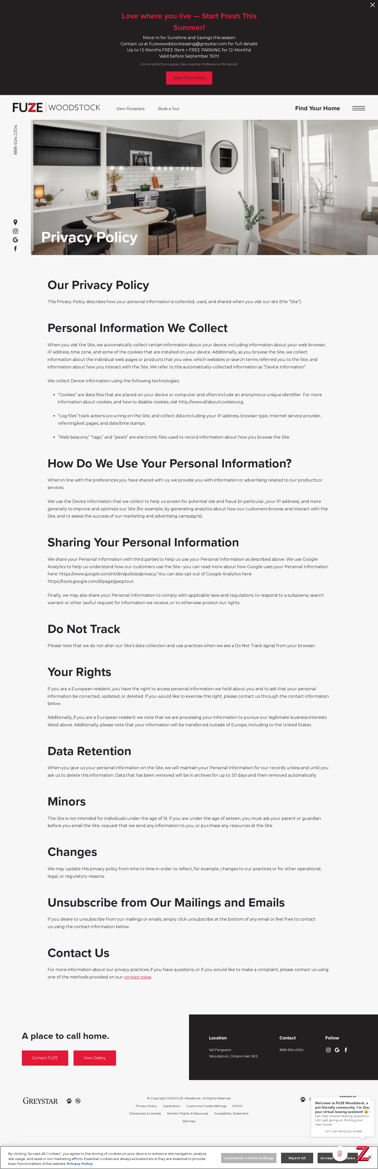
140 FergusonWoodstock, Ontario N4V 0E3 (233, 1053)
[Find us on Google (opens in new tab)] (15, 240)
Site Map (189, 1121)
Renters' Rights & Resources (187, 1113)
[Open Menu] (358, 108)
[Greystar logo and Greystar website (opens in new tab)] (40, 1100)
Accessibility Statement (231, 1113)
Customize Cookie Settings (206, 1106)
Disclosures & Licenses (145, 1113)
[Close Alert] (372, 6)
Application (171, 1106)
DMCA (237, 1106)
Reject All (297, 1158)
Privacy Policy (146, 1106)
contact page (137, 977)
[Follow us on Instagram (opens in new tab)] (15, 231)
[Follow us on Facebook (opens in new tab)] (15, 248)
